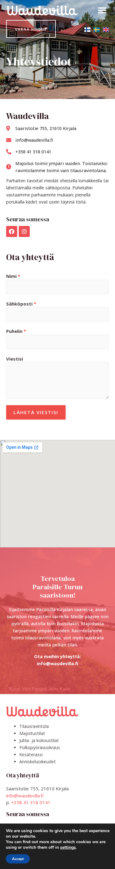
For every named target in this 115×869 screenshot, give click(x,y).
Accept (18, 858)
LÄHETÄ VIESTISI (35, 412)
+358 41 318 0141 (31, 802)
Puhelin (16, 331)
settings (68, 847)
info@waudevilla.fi (25, 795)
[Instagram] (24, 231)
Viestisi (14, 359)
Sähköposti (21, 304)
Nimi (13, 276)
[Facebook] (11, 231)
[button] (102, 11)
